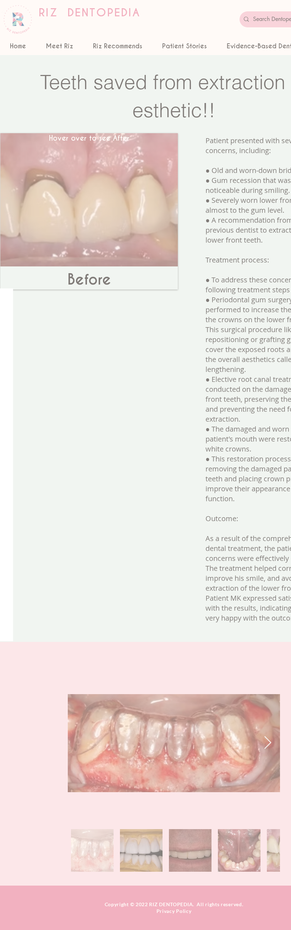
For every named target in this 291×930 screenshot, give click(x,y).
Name (98, 512)
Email (97, 545)
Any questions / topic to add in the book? (140, 578)
